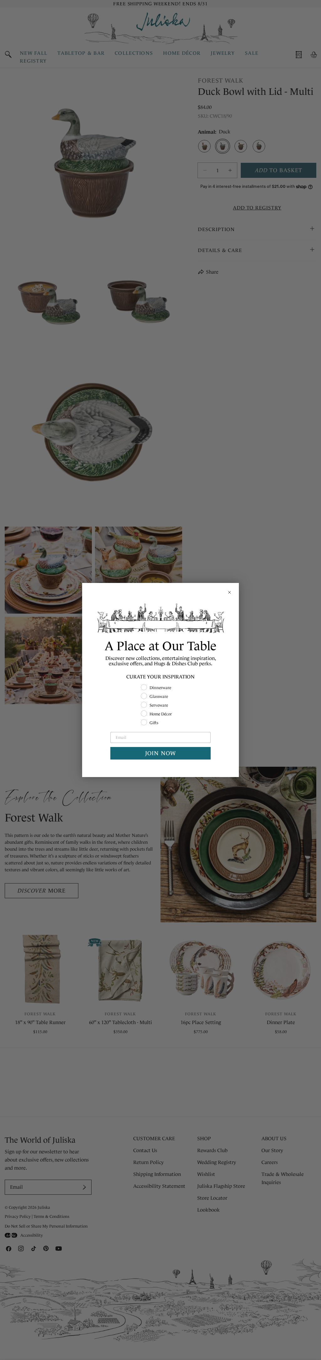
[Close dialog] (229, 592)
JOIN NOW (160, 753)
